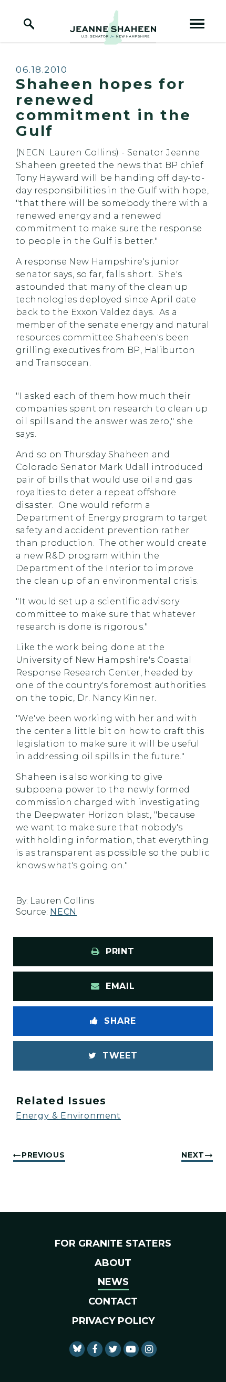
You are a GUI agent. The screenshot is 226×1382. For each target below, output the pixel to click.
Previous (43, 1155)
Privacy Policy (113, 1321)
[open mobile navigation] (197, 24)
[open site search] (29, 23)
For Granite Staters (113, 1243)
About (113, 1263)
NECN (63, 912)
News (113, 1282)
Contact (113, 1301)
